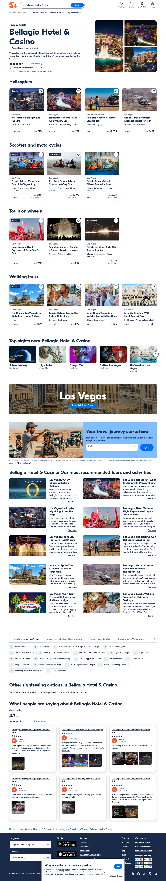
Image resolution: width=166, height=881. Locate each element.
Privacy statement (24, 463)
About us (125, 842)
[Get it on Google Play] (67, 844)
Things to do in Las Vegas (55, 829)
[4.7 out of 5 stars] (17, 63)
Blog (123, 851)
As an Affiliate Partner (143, 851)
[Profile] (152, 4)
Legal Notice (84, 846)
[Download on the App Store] (67, 854)
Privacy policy (85, 851)
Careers (125, 846)
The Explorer (127, 863)
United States (24, 829)
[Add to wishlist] (41, 91)
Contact (83, 842)
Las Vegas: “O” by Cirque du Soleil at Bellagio (82, 729)
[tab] (26, 638)
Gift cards (126, 859)
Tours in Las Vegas (78, 829)
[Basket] (132, 4)
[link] (26, 111)
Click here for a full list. (76, 692)
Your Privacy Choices (88, 855)
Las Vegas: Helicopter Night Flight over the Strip (31, 731)
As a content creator (143, 846)
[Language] (142, 4)
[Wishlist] (121, 4)
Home (12, 829)
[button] (26, 111)
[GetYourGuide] (13, 5)
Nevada (36, 829)
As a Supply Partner (142, 842)
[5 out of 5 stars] (33, 736)
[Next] (156, 354)
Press (124, 855)
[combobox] (45, 5)
